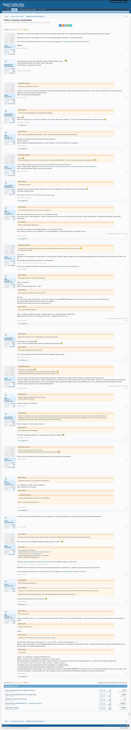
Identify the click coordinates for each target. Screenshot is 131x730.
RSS (127, 725)
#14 (126, 437)
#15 (126, 459)
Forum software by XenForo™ (15, 727)
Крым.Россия (12, 122)
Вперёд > (26, 29)
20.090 (13, 589)
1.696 (14, 51)
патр (5, 521)
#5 (126, 145)
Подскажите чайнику (12, 707)
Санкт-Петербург (11, 54)
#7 (126, 197)
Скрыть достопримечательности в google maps (20, 694)
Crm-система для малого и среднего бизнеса (20, 690)
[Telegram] (65, 25)
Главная (8, 9)
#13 (126, 406)
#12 (126, 388)
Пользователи (42, 9)
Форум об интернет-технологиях (20, 22)
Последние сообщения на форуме (27, 9)
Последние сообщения (9, 12)
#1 (126, 48)
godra (42, 22)
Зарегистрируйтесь (70, 41)
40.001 (13, 70)
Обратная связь (108, 725)
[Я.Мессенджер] (71, 25)
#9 (126, 269)
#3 (126, 97)
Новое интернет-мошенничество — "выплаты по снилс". (23, 703)
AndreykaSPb (8, 64)
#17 (126, 526)
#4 (126, 122)
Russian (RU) (6, 725)
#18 (126, 574)
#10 (126, 320)
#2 (126, 70)
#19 (126, 601)
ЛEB (5, 136)
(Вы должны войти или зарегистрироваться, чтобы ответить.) (112, 682)
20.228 (13, 526)
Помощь (115, 725)
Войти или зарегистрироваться (118, 1)
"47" (19, 125)
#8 (126, 235)
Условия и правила (124, 727)
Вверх (124, 725)
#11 (126, 357)
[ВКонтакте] (60, 25)
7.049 (14, 142)
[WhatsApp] (68, 25)
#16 (126, 507)
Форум (14, 9)
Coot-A (19, 148)
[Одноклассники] (63, 25)
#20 (126, 673)
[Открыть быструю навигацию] (126, 16)
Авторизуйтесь (83, 41)
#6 (126, 171)
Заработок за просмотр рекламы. (16, 699)
